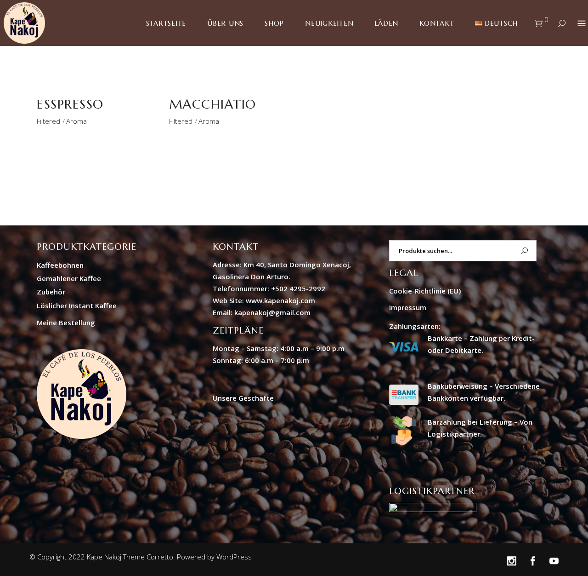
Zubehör (51, 291)
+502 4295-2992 (298, 288)
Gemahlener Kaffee (69, 278)
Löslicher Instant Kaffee (77, 305)
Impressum (407, 307)
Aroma (76, 121)
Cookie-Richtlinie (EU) (425, 290)
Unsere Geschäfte (243, 398)
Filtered (48, 121)
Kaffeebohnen (60, 265)
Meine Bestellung (66, 322)
